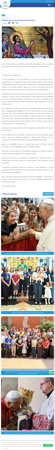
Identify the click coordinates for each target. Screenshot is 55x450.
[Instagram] (49, 1)
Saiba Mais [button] (5, 448)
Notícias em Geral (48, 194)
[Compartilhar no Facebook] (10, 24)
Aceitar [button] (48, 445)
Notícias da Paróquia (48, 193)
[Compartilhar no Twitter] (17, 24)
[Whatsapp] (47, 1)
